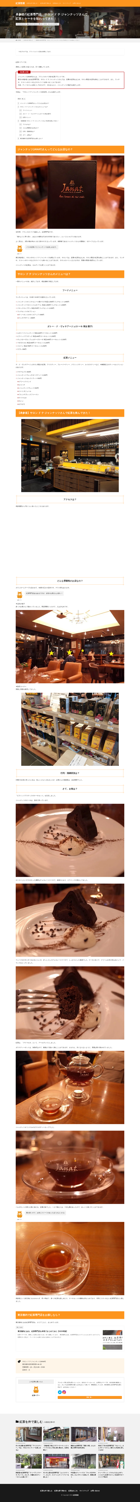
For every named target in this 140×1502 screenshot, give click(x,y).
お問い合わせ (77, 3)
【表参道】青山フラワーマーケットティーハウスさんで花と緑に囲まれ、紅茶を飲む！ (56, 1448)
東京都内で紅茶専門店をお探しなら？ (30, 138)
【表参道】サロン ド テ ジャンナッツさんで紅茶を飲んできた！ (38, 121)
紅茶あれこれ (57, 3)
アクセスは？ (25, 124)
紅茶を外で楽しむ (32, 3)
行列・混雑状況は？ (27, 131)
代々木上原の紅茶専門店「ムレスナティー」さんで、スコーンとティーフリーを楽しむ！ (56, 1475)
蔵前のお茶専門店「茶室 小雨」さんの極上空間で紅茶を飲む (83, 1447)
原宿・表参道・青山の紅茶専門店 (48, 24)
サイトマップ (67, 3)
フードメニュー (26, 110)
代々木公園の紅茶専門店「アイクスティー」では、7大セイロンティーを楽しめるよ (28, 1448)
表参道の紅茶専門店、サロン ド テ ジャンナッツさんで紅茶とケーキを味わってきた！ (58, 40)
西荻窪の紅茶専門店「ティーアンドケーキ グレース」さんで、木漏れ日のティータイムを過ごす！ (28, 1475)
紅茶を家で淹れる (45, 3)
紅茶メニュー (25, 117)
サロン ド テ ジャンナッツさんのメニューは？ (33, 107)
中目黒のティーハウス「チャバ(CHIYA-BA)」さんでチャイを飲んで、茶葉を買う (83, 1475)
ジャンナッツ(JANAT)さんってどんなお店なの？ (33, 103)
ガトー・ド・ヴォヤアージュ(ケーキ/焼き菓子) (35, 114)
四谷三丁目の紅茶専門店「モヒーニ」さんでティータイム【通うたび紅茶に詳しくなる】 (111, 1448)
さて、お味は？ (26, 135)
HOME (19, 40)
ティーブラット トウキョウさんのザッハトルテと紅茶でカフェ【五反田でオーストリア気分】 (111, 1475)
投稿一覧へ (89, 1397)
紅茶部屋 (20, 3)
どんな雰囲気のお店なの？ (29, 128)
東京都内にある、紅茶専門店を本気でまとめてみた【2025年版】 (43, 1331)
